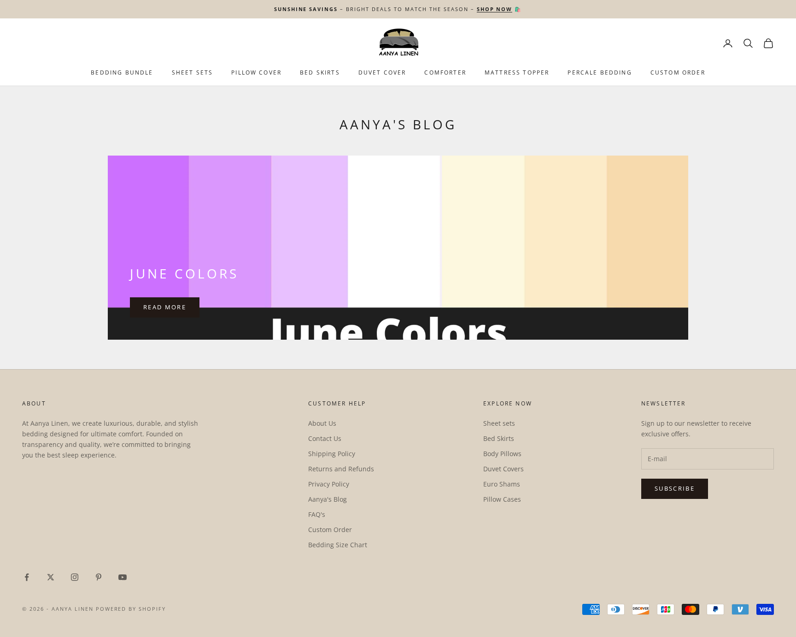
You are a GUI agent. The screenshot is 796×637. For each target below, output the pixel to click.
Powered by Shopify (131, 608)
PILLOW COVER (256, 72)
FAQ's (316, 514)
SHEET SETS (192, 72)
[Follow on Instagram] (74, 577)
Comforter (445, 72)
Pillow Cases (502, 499)
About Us (322, 423)
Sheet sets (499, 423)
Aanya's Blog (327, 499)
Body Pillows (502, 453)
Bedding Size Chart (337, 544)
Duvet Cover (382, 72)
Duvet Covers (503, 468)
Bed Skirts (498, 438)
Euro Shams (501, 484)
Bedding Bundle (122, 72)
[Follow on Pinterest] (98, 577)
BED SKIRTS (320, 72)
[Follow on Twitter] (50, 577)
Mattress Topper (517, 72)
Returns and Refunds (341, 468)
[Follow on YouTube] (122, 577)
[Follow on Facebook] (26, 577)
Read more (164, 307)
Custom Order (677, 72)
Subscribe (675, 488)
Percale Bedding (600, 72)
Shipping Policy (331, 453)
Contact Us (324, 438)
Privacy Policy (328, 484)
